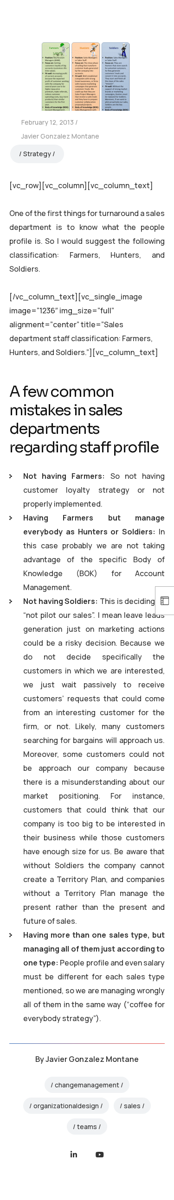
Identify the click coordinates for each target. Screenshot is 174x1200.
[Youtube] (100, 1154)
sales (132, 1105)
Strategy (37, 153)
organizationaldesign (66, 1105)
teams (87, 1126)
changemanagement (87, 1084)
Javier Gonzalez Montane (60, 136)
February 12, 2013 (47, 122)
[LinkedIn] (74, 1154)
